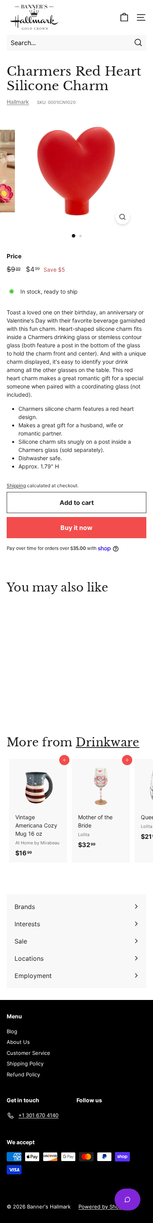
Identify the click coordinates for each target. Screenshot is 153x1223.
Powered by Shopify (103, 1206)
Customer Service (28, 1053)
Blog (12, 1031)
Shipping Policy (25, 1063)
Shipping (16, 485)
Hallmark (18, 101)
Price (14, 256)
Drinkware (108, 742)
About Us (18, 1042)
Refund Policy (23, 1074)
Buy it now (76, 528)
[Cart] (124, 17)
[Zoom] (122, 217)
